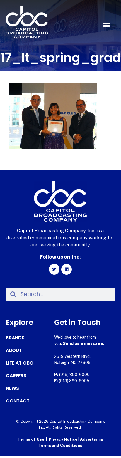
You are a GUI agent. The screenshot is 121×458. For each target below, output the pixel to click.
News (12, 388)
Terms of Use (31, 439)
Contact (18, 401)
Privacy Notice (63, 439)
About (14, 350)
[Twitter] (54, 269)
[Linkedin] (66, 269)
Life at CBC (19, 363)
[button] (106, 25)
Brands (15, 338)
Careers (16, 376)
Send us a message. (83, 343)
